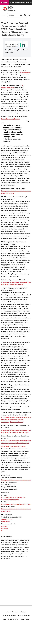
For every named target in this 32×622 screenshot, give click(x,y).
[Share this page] (29, 15)
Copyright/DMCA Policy (10, 619)
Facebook (4, 528)
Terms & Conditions (24, 615)
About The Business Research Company (13, 446)
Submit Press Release (9, 615)
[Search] (21, 15)
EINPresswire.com (24, 72)
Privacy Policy (24, 619)
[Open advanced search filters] (25, 15)
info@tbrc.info (5, 521)
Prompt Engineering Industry (10, 119)
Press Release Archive (19, 612)
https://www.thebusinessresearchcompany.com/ (16, 480)
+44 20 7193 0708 (6, 519)
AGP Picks (4, 2)
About (8, 612)
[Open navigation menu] (3, 15)
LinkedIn (4, 526)
